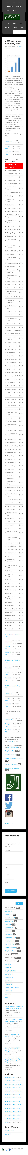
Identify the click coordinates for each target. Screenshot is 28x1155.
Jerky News (8, 964)
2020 (6, 1098)
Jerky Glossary (9, 977)
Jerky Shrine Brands (10, 947)
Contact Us (8, 994)
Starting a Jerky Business (12, 987)
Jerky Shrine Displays (11, 951)
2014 (6, 1118)
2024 (6, 1084)
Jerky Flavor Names (10, 937)
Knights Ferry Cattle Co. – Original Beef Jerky (13, 1060)
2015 (6, 1115)
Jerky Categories (9, 927)
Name (7, 867)
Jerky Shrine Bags (10, 751)
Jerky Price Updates (12, 747)
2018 (6, 1105)
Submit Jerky (8, 990)
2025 (6, 1080)
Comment (8, 850)
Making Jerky (8, 984)
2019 (6, 1101)
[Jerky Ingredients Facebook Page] (23, 10)
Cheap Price (8, 141)
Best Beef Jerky (9, 1130)
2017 (6, 1108)
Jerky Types (8, 931)
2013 (6, 1122)
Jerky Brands (8, 914)
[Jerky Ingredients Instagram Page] (25, 9)
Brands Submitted (10, 917)
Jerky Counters (9, 911)
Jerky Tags (8, 924)
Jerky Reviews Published (12, 768)
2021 (6, 1094)
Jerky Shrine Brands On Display (13, 758)
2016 (6, 1111)
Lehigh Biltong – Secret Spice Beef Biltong (12, 1049)
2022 (6, 1091)
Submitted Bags (9, 921)
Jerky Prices (11, 741)
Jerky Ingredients (16, 17)
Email (7, 874)
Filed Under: (8, 823)
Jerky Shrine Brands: (11, 754)
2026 (6, 1077)
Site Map (13, 1148)
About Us (7, 997)
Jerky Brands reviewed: (11, 764)
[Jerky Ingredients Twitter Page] (21, 10)
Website (7, 882)
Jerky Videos (8, 980)
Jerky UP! (7, 1134)
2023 (6, 1087)
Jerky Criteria (8, 974)
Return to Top (6, 1148)
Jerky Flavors (8, 934)
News (13, 823)
